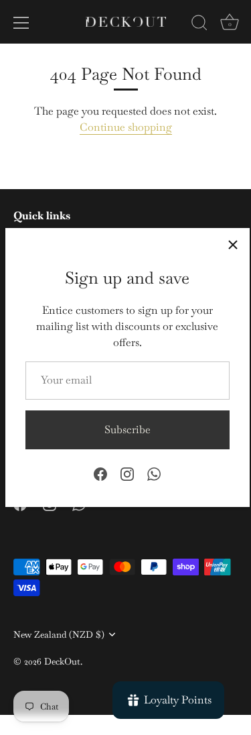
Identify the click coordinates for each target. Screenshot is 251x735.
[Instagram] (127, 473)
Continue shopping (126, 127)
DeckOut (62, 661)
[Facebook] (100, 473)
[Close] (233, 245)
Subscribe (127, 429)
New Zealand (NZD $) (58, 634)
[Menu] (21, 23)
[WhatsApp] (154, 473)
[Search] (199, 25)
